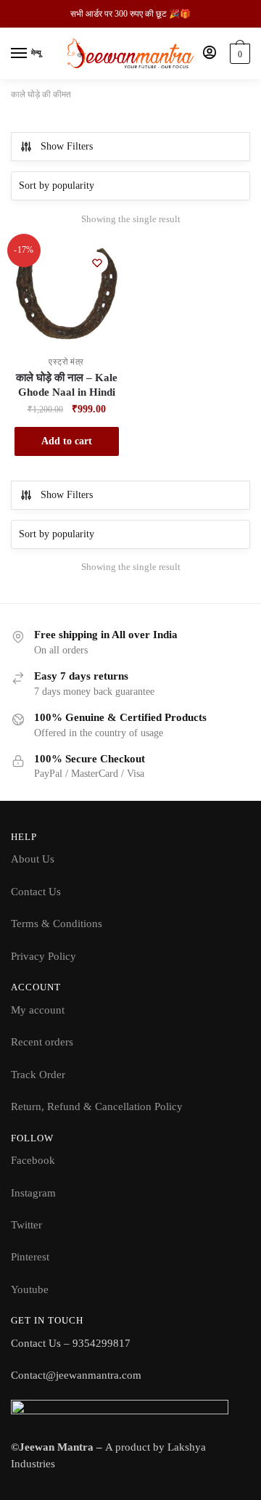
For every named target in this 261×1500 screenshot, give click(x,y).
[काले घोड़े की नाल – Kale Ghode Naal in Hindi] (66, 293)
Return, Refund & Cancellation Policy (97, 1106)
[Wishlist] (97, 263)
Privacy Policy (43, 956)
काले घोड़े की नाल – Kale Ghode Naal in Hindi (66, 385)
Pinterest (30, 1257)
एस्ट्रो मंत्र (66, 361)
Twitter (26, 1225)
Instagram (33, 1193)
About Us (32, 859)
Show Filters (67, 146)
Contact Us (36, 891)
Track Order (38, 1074)
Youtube (30, 1289)
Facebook (33, 1160)
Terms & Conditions (56, 923)
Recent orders (42, 1042)
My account (38, 1010)
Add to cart (66, 441)
